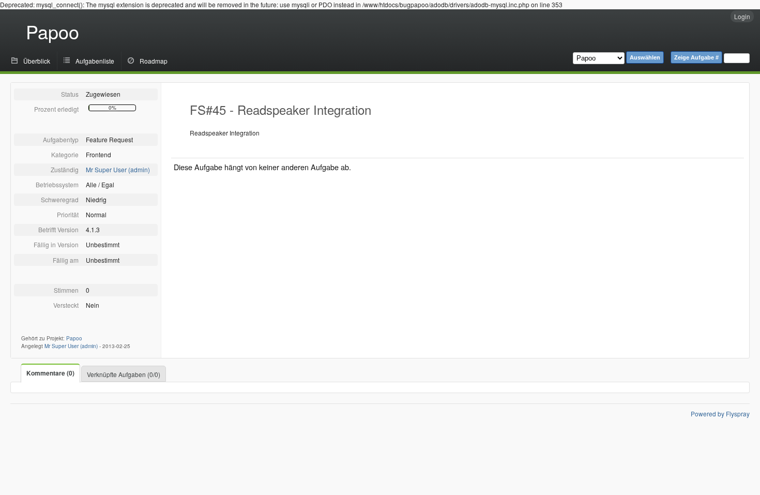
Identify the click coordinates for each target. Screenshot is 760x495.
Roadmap (154, 60)
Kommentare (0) (50, 373)
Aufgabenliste (94, 60)
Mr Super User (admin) (118, 169)
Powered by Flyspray (720, 413)
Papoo (52, 31)
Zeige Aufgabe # (696, 57)
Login (742, 16)
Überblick (36, 60)
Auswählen (645, 57)
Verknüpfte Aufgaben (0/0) (123, 374)
